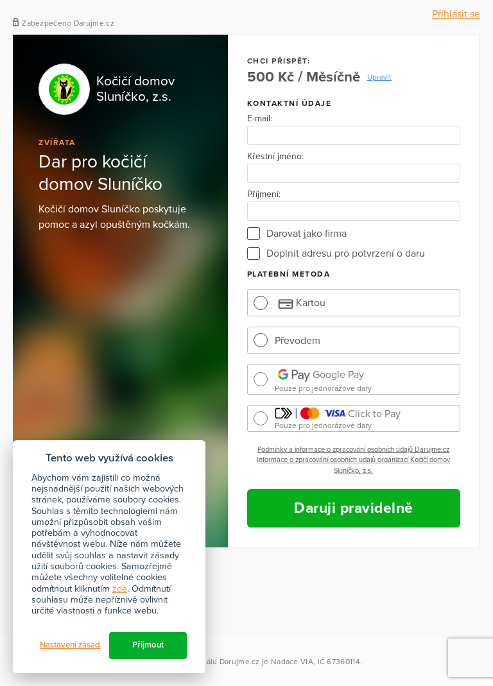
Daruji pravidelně (353, 508)
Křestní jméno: (275, 156)
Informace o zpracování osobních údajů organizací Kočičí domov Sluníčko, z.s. (353, 465)
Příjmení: (264, 194)
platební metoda (289, 274)
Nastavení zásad (70, 645)
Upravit (379, 77)
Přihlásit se (456, 14)
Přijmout (148, 645)
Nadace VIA (292, 661)
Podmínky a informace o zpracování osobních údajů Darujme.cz (353, 449)
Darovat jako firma (306, 233)
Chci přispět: (279, 60)
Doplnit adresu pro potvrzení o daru (345, 253)
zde (119, 588)
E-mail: (259, 119)
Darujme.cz (240, 661)
